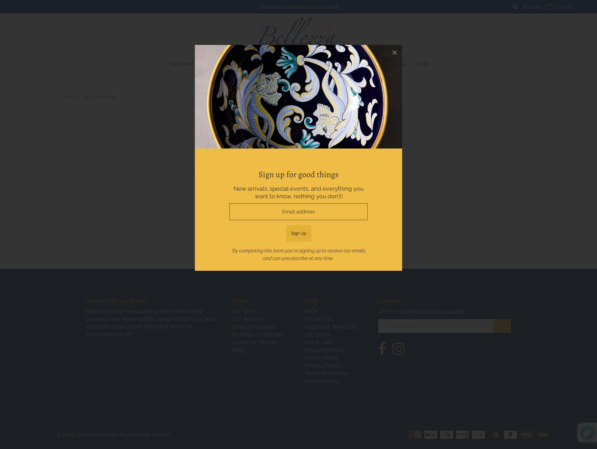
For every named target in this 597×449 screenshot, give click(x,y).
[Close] (394, 52)
